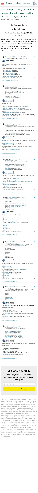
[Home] (18, 3)
